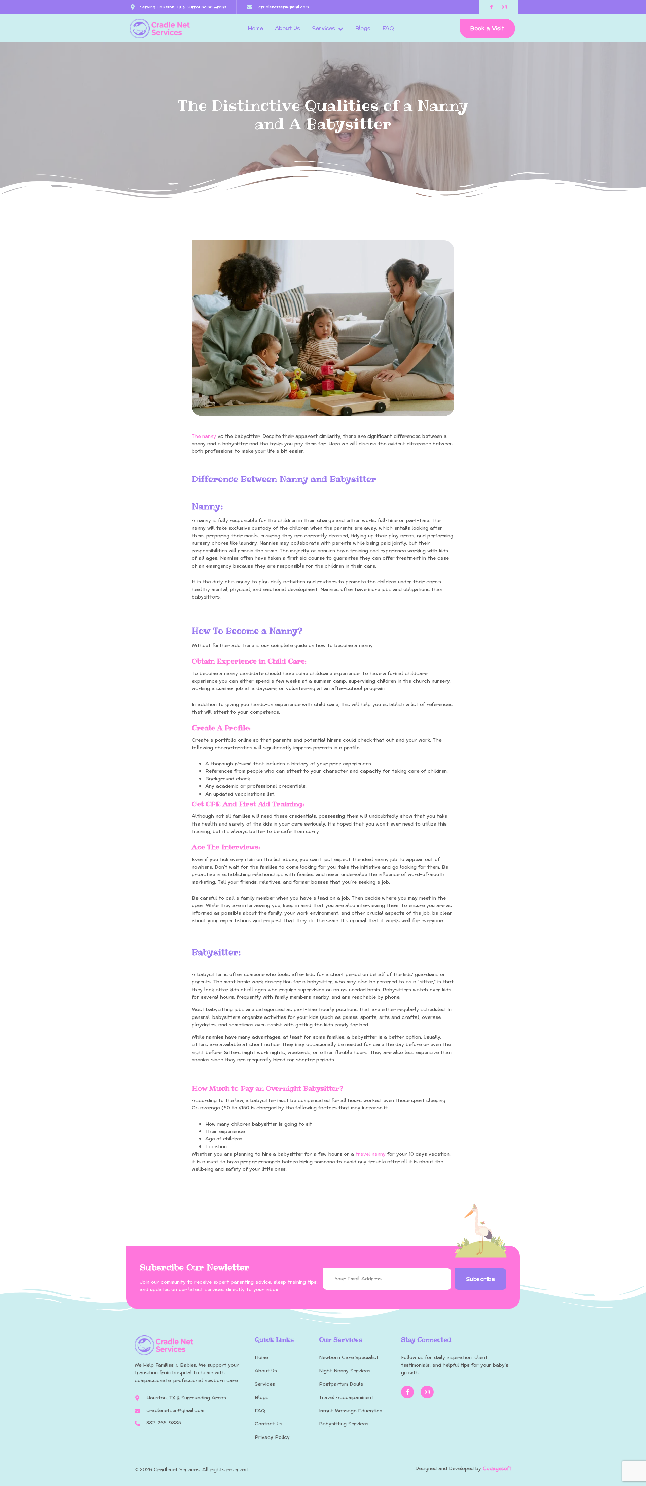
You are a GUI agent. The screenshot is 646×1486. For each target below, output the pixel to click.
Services (323, 28)
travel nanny (371, 1154)
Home (255, 28)
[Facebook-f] (407, 1392)
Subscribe (480, 1279)
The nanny (204, 436)
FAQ (388, 28)
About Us (287, 28)
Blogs (362, 28)
